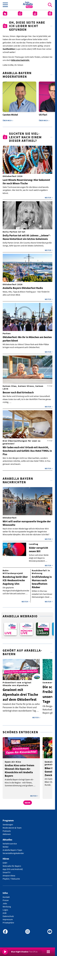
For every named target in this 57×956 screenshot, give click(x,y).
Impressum (8, 917)
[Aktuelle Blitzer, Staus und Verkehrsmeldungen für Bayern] (35, 13)
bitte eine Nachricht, (20, 60)
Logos (5, 908)
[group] (10, 627)
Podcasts (7, 829)
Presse (6, 898)
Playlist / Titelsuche (11, 877)
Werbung (7, 904)
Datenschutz (8, 914)
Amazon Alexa (9, 873)
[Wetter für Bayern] (5, 13)
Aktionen (7, 832)
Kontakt (6, 895)
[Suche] (50, 4)
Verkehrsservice (10, 841)
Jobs (5, 901)
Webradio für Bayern (12, 864)
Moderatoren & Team (12, 825)
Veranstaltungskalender (13, 851)
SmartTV (6, 870)
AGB (4, 911)
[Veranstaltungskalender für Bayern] (50, 13)
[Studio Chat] (20, 13)
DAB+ (5, 861)
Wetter (6, 845)
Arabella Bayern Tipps (12, 848)
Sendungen (8, 822)
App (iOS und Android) (13, 867)
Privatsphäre (8, 920)
